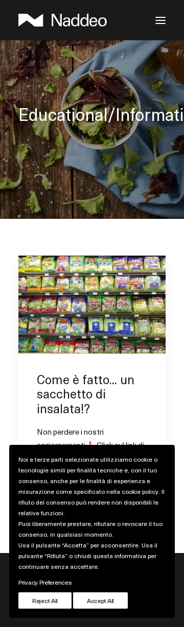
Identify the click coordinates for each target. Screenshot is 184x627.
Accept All (100, 600)
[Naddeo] (62, 20)
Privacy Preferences (45, 582)
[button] (160, 20)
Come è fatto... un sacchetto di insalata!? (85, 394)
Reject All (45, 600)
